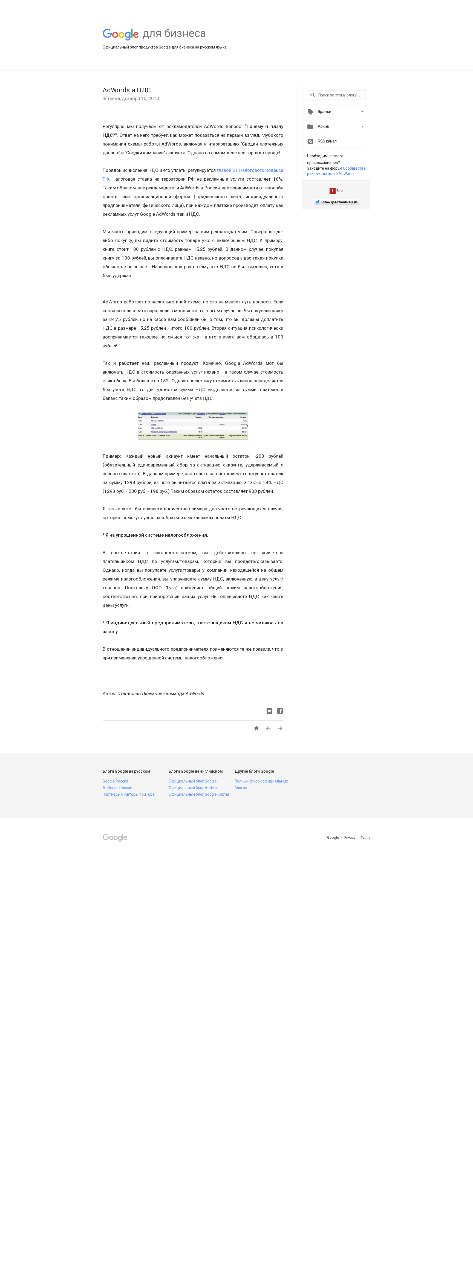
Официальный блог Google (193, 781)
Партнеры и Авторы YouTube (129, 794)
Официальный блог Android (193, 788)
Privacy (350, 837)
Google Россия (115, 781)
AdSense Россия (117, 788)
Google (333, 837)
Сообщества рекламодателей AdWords (336, 171)
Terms (365, 837)
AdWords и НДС (127, 90)
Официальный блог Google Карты (199, 794)
